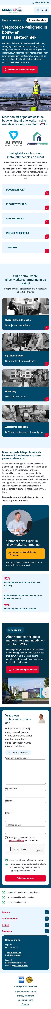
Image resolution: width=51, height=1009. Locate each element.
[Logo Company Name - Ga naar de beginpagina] (12, 10)
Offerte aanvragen (25, 878)
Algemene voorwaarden (25, 991)
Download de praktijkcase (25, 669)
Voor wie (17, 20)
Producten (7, 931)
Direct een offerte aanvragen (22, 69)
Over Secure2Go (10, 918)
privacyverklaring (16, 840)
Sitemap (25, 1004)
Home (5, 20)
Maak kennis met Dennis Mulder (24, 553)
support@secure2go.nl (16, 963)
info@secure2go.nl (14, 955)
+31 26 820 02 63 (21, 966)
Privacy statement (25, 996)
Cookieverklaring (25, 1000)
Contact (5, 925)
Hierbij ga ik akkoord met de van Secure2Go (23, 839)
